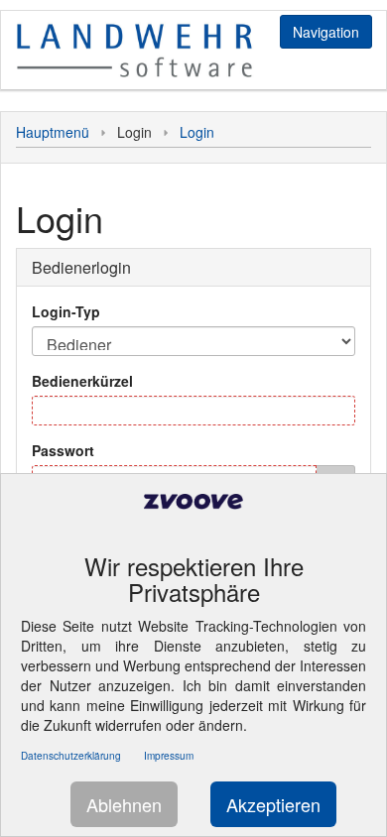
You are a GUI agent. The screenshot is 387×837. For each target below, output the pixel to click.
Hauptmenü (52, 132)
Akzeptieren (273, 804)
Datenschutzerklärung (71, 756)
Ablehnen (124, 804)
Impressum (169, 756)
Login (197, 132)
